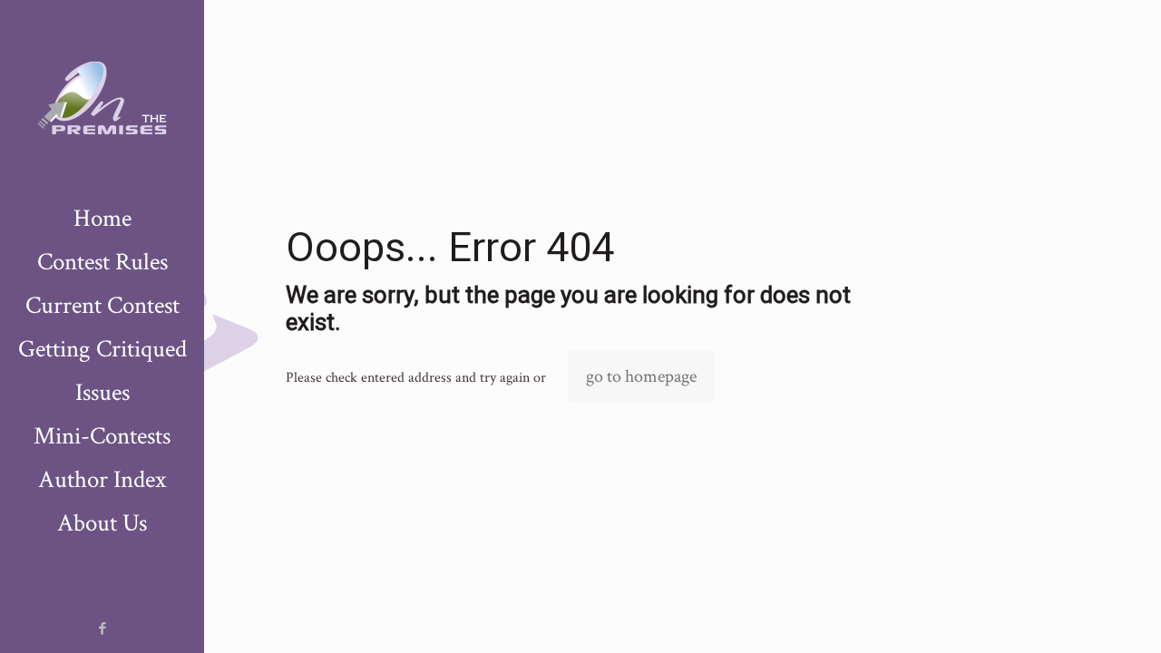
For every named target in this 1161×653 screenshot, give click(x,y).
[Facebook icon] (103, 629)
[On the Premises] (102, 98)
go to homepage (641, 376)
